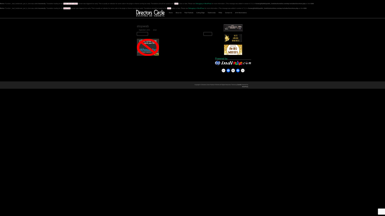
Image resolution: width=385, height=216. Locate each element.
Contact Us (228, 13)
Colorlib (239, 84)
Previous (143, 34)
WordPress (245, 86)
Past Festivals (188, 13)
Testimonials (212, 13)
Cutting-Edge (200, 13)
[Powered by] (233, 63)
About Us (178, 13)
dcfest (155, 30)
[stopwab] (148, 47)
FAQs (220, 13)
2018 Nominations (241, 13)
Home (171, 13)
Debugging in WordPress (203, 3)
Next (207, 34)
